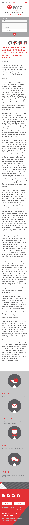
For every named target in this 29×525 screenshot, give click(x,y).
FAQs (19, 503)
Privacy (10, 518)
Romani (10, 2)
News (4, 445)
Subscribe (4, 2)
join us (5, 472)
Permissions (18, 518)
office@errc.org (12, 515)
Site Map (4, 518)
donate (5, 394)
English (15, 2)
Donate (7, 503)
